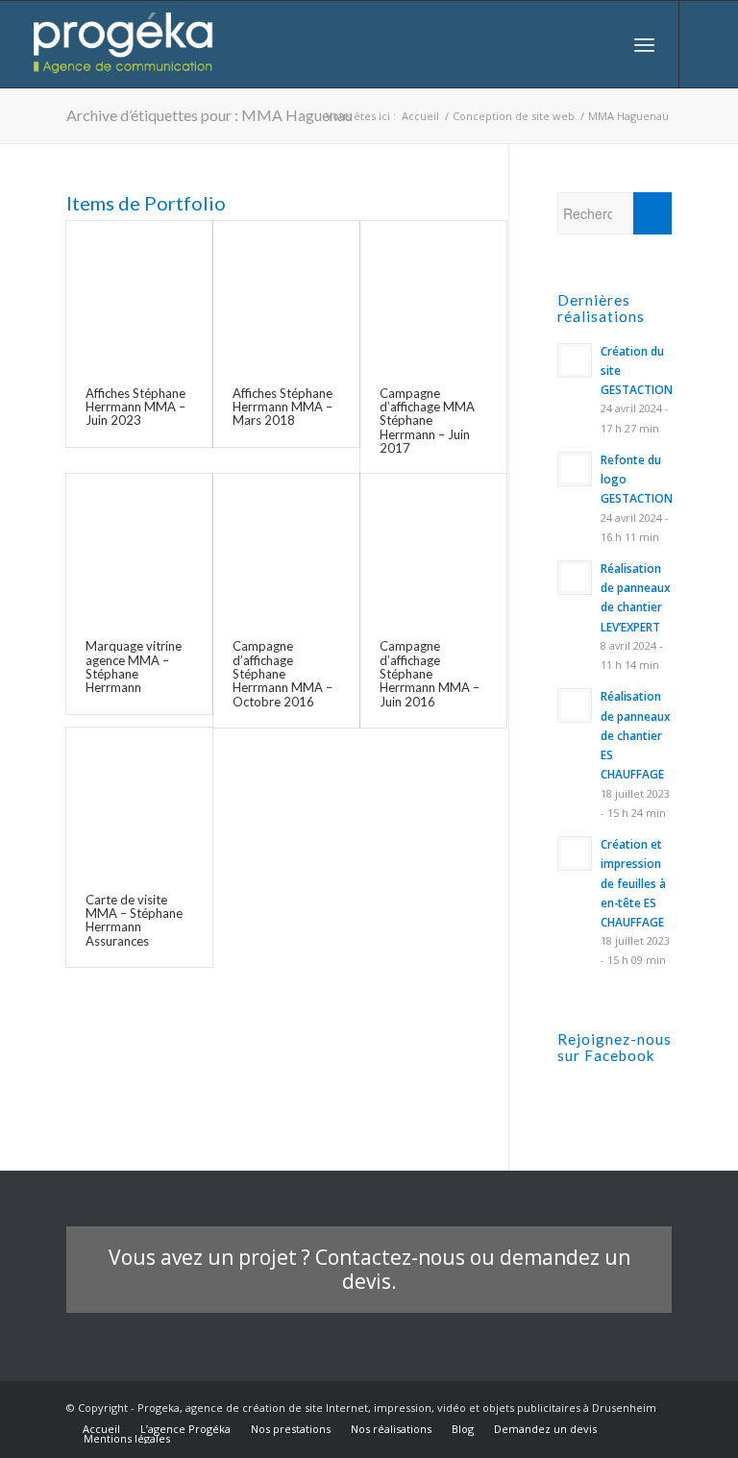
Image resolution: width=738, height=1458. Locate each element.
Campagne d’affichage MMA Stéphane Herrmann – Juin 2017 (427, 420)
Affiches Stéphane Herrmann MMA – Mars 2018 (282, 407)
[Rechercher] (602, 44)
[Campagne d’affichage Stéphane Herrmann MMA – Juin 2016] (433, 547)
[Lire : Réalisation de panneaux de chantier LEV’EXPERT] (574, 577)
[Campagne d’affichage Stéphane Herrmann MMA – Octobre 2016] (286, 547)
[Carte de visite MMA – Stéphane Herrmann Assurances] (139, 801)
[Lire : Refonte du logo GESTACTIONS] (574, 469)
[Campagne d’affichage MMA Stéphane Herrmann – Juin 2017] (433, 294)
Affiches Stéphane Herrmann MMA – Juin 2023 (135, 407)
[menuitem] (602, 44)
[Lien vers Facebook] (709, 44)
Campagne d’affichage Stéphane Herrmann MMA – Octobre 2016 (282, 673)
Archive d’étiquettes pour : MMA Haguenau (209, 115)
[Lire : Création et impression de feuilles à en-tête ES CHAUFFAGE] (574, 853)
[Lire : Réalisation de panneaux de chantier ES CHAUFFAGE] (574, 705)
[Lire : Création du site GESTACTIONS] (574, 360)
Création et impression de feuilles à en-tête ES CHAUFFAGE (633, 882)
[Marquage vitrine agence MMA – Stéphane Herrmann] (139, 547)
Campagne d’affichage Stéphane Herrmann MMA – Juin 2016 (430, 673)
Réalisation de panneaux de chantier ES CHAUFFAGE (636, 734)
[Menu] (644, 44)
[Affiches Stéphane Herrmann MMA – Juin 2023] (139, 294)
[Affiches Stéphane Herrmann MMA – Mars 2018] (286, 294)
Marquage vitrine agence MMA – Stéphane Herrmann (134, 666)
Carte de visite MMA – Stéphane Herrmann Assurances (134, 920)
